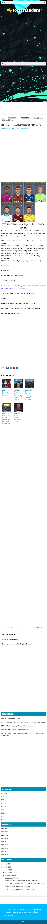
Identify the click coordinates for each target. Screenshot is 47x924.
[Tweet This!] (11, 368)
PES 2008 (4, 828)
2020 (6, 870)
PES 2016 (4, 854)
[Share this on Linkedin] (17, 368)
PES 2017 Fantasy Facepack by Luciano (6, 393)
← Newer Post (6, 628)
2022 (6, 864)
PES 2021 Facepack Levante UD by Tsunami (21, 880)
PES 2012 (4, 841)
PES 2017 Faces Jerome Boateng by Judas (18, 417)
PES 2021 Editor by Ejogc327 (11, 718)
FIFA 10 (4, 797)
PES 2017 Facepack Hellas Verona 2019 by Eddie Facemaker (6, 418)
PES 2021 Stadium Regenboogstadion (14, 730)
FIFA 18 (3, 819)
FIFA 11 (3, 800)
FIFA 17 (3, 816)
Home (4, 118)
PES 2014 (4, 848)
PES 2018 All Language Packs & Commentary (17, 726)
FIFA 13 (3, 803)
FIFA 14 (3, 806)
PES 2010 (4, 835)
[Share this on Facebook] (7, 368)
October (8, 875)
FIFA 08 (4, 793)
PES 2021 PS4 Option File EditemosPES (19, 886)
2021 (5, 867)
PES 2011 (4, 838)
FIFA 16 (3, 813)
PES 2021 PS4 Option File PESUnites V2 (19, 889)
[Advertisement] (23, 36)
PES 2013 (4, 845)
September (9, 878)
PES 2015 (4, 851)
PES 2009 (4, 832)
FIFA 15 (3, 810)
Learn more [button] (8, 915)
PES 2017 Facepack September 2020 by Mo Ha (21, 125)
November (9, 872)
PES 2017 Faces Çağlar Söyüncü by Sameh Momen (18, 394)
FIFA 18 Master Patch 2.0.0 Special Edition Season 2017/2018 (23, 722)
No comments (25, 128)
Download (5, 266)
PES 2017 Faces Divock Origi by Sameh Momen (28, 394)
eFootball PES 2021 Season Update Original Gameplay (24, 883)
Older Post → (41, 628)
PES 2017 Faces (13, 118)
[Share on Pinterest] (14, 368)
